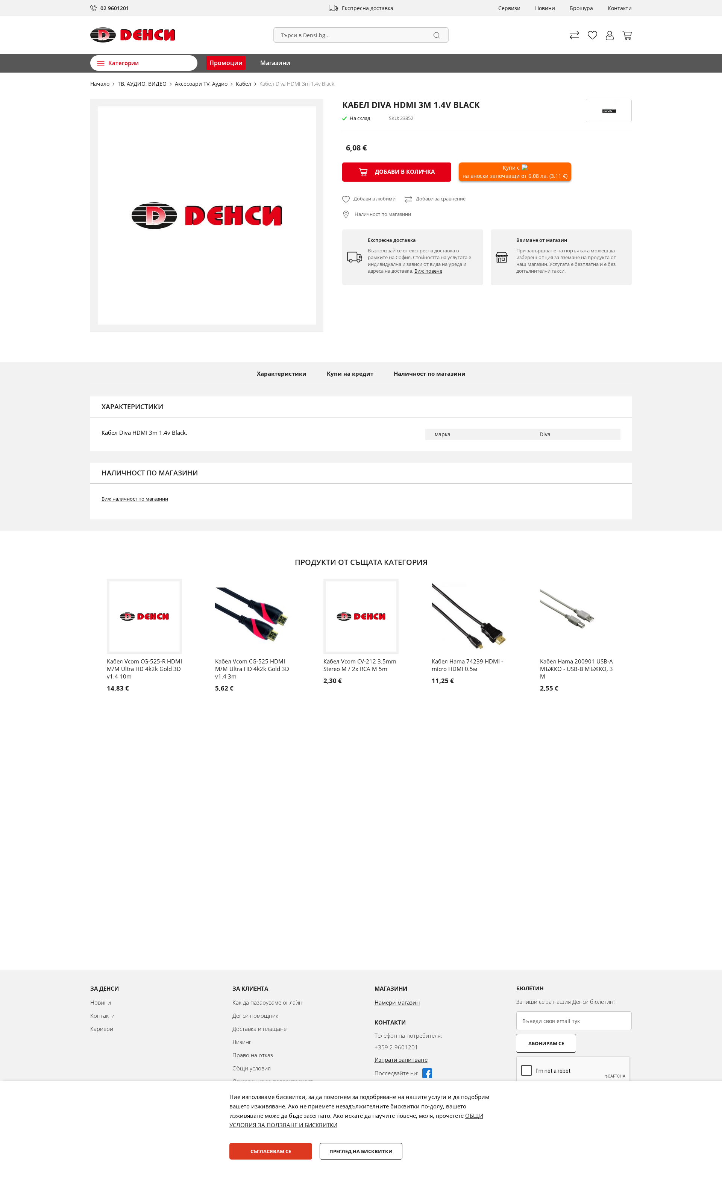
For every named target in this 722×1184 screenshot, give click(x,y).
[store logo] (132, 35)
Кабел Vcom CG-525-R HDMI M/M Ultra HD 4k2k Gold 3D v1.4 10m (144, 668)
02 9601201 (114, 8)
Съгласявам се (270, 1151)
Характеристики (281, 373)
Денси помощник (255, 1015)
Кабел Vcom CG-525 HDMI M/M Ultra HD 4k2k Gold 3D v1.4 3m (252, 668)
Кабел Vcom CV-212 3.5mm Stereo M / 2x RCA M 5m (359, 664)
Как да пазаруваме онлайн (267, 1002)
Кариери (101, 1028)
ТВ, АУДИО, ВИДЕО (143, 83)
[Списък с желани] (592, 35)
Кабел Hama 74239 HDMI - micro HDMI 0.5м (467, 664)
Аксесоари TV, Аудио (202, 83)
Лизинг (241, 1042)
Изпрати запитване (401, 1059)
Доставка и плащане (259, 1028)
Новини (545, 8)
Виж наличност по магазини (135, 498)
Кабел (244, 83)
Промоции (226, 63)
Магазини (275, 63)
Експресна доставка (367, 8)
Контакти (620, 8)
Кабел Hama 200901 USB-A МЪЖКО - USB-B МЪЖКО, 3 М (576, 668)
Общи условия (251, 1068)
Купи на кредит (350, 373)
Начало (100, 83)
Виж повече (428, 270)
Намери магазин (397, 1002)
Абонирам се (546, 1043)
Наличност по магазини (382, 214)
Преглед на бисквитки (361, 1151)
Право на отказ (252, 1055)
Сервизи (509, 8)
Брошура (581, 8)
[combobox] (361, 35)
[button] (610, 35)
